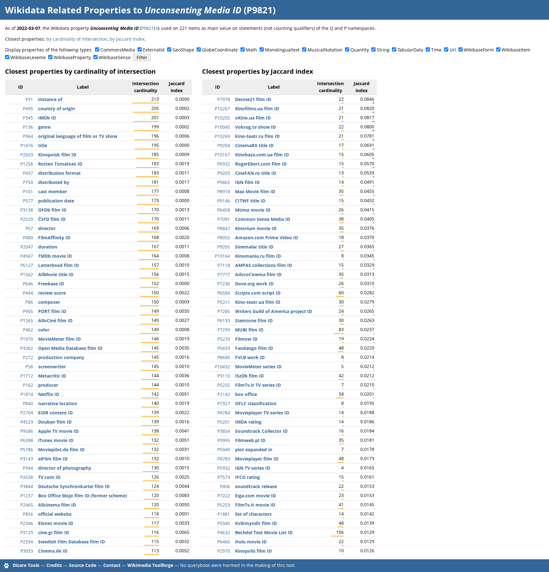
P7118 (223, 265)
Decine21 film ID (253, 99)
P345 (28, 118)
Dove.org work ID (254, 284)
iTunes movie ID (55, 440)
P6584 (223, 293)
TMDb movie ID (55, 256)
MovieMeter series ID (258, 367)
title (42, 145)
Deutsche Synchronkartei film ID (74, 486)
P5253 (223, 505)
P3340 (223, 523)
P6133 (223, 320)
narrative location (57, 403)
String (383, 50)
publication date (56, 201)
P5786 (26, 449)
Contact (111, 565)
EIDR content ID (55, 413)
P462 (28, 330)
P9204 (223, 145)
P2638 (26, 477)
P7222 (223, 496)
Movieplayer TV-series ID (262, 413)
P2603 (26, 155)
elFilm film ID (53, 459)
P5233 (223, 339)
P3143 (26, 459)
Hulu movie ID (251, 542)
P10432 (222, 367)
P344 (28, 468)
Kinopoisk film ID (57, 155)
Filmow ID (246, 339)
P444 (28, 293)
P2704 (26, 413)
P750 (28, 182)
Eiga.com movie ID (255, 496)
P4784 (223, 413)
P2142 (223, 394)
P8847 (223, 228)
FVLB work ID (250, 357)
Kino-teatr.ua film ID (257, 302)
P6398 (26, 440)
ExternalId (154, 50)
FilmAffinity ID (54, 238)
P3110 (223, 376)
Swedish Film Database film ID (71, 542)
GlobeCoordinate (220, 50)
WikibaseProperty (72, 57)
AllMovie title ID (55, 274)
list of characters (253, 514)
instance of (50, 99)
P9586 (26, 431)
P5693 (223, 348)
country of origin (56, 109)
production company (61, 357)
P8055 (223, 238)
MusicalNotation (325, 50)
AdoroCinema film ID (258, 274)
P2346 (26, 523)
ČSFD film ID (51, 219)
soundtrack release (256, 486)
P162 (28, 385)
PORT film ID (52, 311)
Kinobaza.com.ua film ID (262, 155)
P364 (28, 136)
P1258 (26, 164)
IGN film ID (247, 182)
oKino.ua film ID (253, 118)
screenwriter (52, 367)
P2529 (26, 219)
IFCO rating (247, 477)
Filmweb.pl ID (250, 440)
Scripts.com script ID (258, 293)
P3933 (26, 551)
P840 (28, 403)
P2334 (26, 542)
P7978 (223, 99)
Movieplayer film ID (256, 459)
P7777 (223, 274)
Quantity (359, 50)
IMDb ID (47, 118)
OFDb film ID (52, 210)
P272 (28, 357)
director (47, 228)
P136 (28, 127)
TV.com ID (49, 477)
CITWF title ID (250, 201)
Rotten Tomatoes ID (60, 164)
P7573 (223, 477)
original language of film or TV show (77, 136)
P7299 (223, 330)
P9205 (223, 247)
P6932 (223, 164)
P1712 (26, 376)
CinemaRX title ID (254, 145)
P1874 (26, 394)
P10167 (222, 155)
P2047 (26, 247)
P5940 (223, 449)
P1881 (223, 514)
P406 (225, 486)
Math (251, 50)
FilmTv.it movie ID (255, 505)
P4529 (26, 422)
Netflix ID (48, 394)
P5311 (223, 302)
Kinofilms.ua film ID (257, 109)
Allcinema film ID (57, 505)
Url (453, 50)
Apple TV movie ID (58, 431)
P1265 (26, 320)
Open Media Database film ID (70, 348)
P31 (29, 99)
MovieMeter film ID (59, 339)
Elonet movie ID (55, 523)
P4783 (223, 459)
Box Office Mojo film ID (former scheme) (82, 496)
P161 (28, 191)
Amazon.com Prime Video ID (266, 238)
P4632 (223, 532)
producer (48, 385)
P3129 (26, 532)
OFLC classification (255, 403)
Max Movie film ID (255, 191)
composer (49, 302)
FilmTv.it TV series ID (258, 385)
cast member (52, 191)
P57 (29, 228)
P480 (28, 238)
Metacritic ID (52, 376)
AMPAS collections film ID (263, 265)
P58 (29, 367)
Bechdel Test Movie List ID (264, 532)
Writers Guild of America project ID (273, 311)
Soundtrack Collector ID (261, 431)
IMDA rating (248, 422)
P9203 (223, 173)
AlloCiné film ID (55, 320)
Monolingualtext (282, 50)
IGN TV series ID (252, 468)
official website (54, 514)
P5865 (223, 182)
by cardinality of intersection (76, 39)
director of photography (64, 468)
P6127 (26, 265)
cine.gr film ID (53, 532)
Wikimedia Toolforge (150, 565)
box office (246, 394)
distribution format (59, 173)
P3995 (223, 440)
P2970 (223, 551)
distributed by (53, 182)
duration (47, 247)
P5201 (223, 422)
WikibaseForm (479, 50)
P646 (28, 284)
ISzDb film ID (249, 376)
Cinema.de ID (52, 551)
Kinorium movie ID (255, 228)
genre (44, 127)
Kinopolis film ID (253, 551)
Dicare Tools (26, 565)
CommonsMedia (117, 50)
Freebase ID (51, 284)
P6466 (223, 542)
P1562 (26, 274)
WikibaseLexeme (28, 57)
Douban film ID (54, 422)
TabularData (410, 50)
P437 (28, 173)
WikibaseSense (115, 57)
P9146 (223, 201)
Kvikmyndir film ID (256, 523)
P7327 (223, 403)
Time (436, 50)
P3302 (26, 348)
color (43, 330)
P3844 (26, 486)
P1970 (26, 339)
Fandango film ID (254, 348)
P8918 (223, 191)
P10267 (222, 109)
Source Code (82, 565)
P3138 (26, 210)
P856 (28, 514)
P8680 (223, 357)
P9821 (147, 28)
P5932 (223, 468)
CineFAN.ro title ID (255, 173)
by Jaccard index (127, 39)
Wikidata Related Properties (68, 10)
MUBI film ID (249, 330)
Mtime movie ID (252, 210)
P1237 (26, 496)
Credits (54, 565)
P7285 (223, 311)
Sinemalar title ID (254, 247)
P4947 (26, 256)
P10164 (222, 256)
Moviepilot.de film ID (61, 449)
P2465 (26, 505)
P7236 (223, 284)
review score (52, 293)
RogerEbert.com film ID (261, 164)
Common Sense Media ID (262, 219)
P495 (28, 109)
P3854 (223, 431)
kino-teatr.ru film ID (257, 136)
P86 (29, 302)
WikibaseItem (516, 50)
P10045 (222, 127)
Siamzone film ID (254, 320)
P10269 (222, 136)
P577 (28, 201)
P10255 (222, 118)
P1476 (26, 145)
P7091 (223, 219)
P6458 (223, 210)
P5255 (223, 385)
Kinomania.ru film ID (258, 256)
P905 (28, 311)
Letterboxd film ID (58, 265)
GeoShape (183, 50)
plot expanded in (253, 449)
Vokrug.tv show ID (255, 127)
